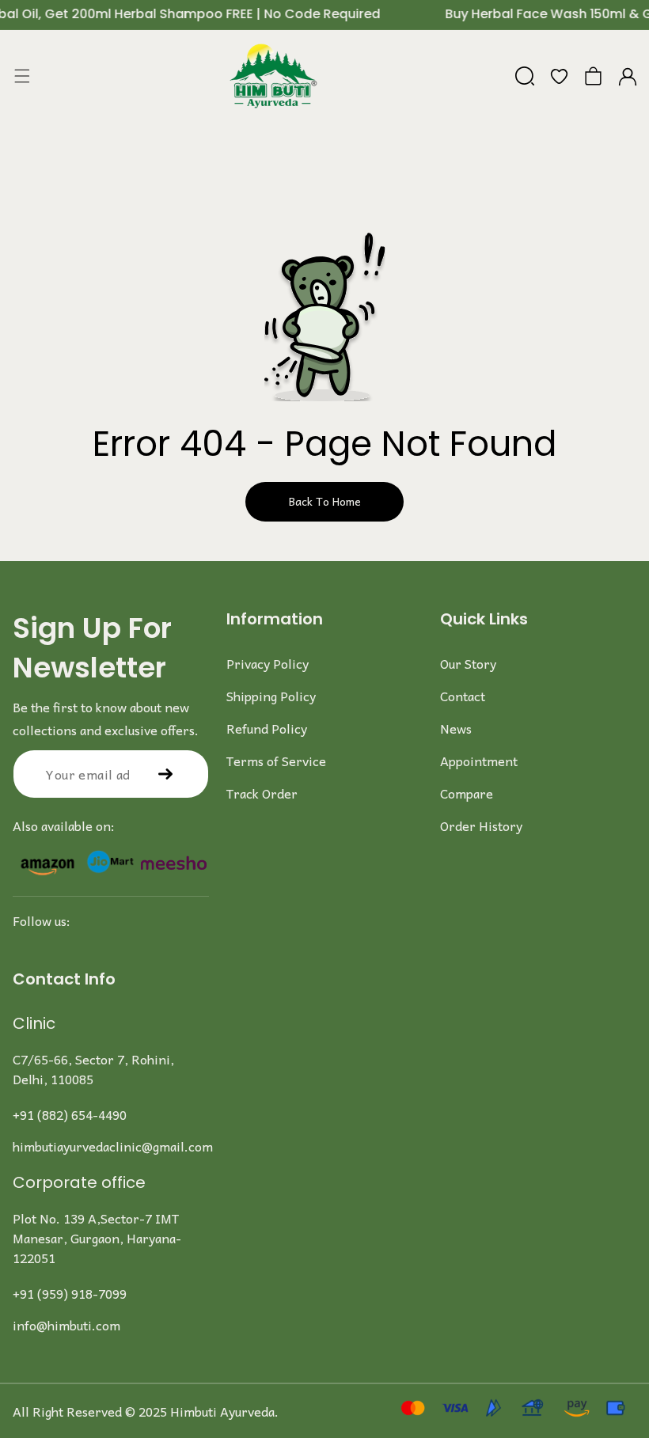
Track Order (262, 793)
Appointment (479, 760)
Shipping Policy (271, 695)
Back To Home (325, 501)
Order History (481, 825)
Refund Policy (266, 728)
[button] (22, 76)
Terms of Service (276, 760)
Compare (466, 793)
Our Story (468, 663)
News (456, 728)
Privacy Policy (267, 663)
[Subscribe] (165, 774)
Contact (462, 695)
